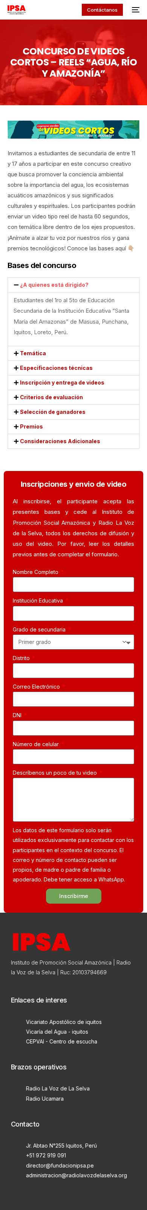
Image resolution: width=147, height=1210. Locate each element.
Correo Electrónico (37, 686)
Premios (31, 426)
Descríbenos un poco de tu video (55, 772)
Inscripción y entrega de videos (62, 382)
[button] (73, 285)
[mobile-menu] (134, 9)
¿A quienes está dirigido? (54, 285)
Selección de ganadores (53, 412)
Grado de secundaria (40, 629)
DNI (18, 715)
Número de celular (36, 744)
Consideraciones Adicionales (60, 441)
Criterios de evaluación (51, 397)
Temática (33, 353)
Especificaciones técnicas (56, 368)
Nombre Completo (36, 572)
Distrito (22, 658)
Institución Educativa (38, 600)
